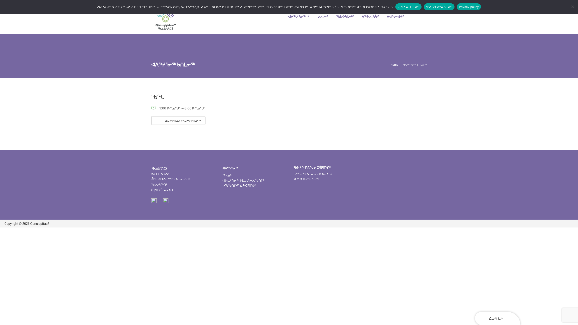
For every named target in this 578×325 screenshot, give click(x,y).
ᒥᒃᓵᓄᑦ (226, 175)
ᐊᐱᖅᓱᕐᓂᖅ (230, 168)
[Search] (420, 17)
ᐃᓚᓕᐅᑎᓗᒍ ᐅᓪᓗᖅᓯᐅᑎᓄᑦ (181, 121)
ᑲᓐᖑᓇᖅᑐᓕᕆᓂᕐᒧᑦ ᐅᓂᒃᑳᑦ (313, 174)
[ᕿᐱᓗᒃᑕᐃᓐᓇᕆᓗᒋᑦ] (572, 7)
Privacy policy (469, 7)
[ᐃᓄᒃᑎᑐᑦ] (165, 17)
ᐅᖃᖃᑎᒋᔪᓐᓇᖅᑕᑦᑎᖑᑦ (239, 185)
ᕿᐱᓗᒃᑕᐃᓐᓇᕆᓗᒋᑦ (439, 7)
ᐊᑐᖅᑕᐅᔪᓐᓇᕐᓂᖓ (307, 179)
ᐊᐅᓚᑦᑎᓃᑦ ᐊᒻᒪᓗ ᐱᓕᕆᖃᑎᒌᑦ (243, 180)
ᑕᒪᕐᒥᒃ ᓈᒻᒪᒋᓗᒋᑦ (408, 7)
